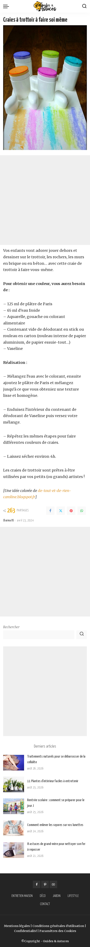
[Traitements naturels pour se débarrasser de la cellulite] (13, 762)
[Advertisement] (45, 200)
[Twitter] (61, 511)
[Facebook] (50, 511)
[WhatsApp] (81, 511)
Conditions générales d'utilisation (58, 926)
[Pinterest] (71, 511)
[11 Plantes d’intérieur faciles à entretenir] (13, 784)
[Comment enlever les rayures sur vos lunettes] (13, 828)
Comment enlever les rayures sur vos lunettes (55, 825)
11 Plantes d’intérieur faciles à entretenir (52, 781)
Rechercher (11, 627)
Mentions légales (17, 926)
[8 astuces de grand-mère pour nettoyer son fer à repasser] (13, 850)
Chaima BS (8, 520)
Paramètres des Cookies (57, 931)
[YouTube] (53, 884)
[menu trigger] (7, 6)
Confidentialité (25, 931)
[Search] (84, 6)
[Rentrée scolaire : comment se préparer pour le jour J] (13, 806)
